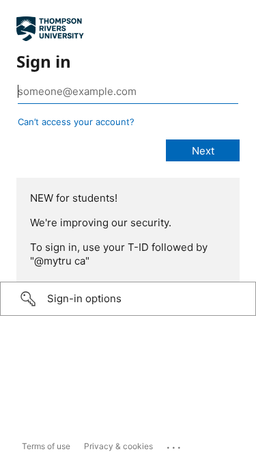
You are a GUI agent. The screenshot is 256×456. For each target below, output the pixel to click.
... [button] (175, 444)
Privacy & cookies (118, 446)
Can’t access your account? (76, 121)
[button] (128, 298)
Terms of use (46, 446)
